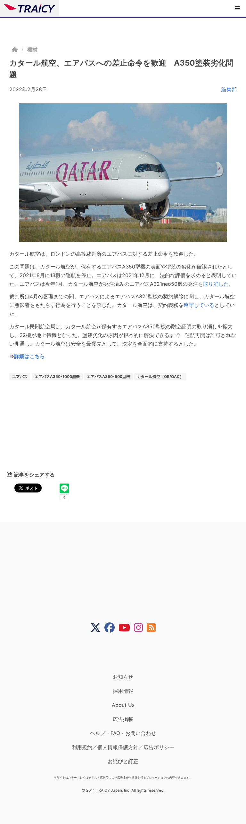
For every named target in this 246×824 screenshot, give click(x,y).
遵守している (199, 305)
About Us (123, 705)
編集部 (229, 89)
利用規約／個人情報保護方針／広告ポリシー (123, 747)
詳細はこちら (29, 356)
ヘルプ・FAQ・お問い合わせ (123, 733)
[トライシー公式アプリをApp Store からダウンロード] (127, 653)
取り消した (216, 284)
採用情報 (123, 691)
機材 (32, 49)
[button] (237, 8)
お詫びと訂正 (123, 761)
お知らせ (123, 677)
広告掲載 (123, 719)
